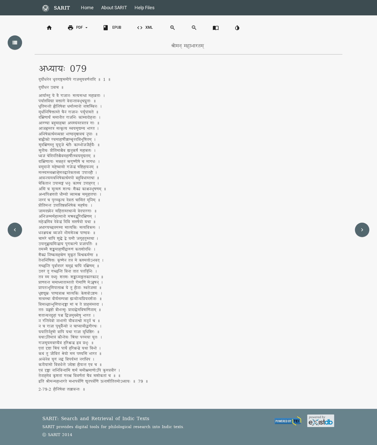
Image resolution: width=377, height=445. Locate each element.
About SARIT (114, 7)
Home (87, 7)
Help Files (145, 7)
